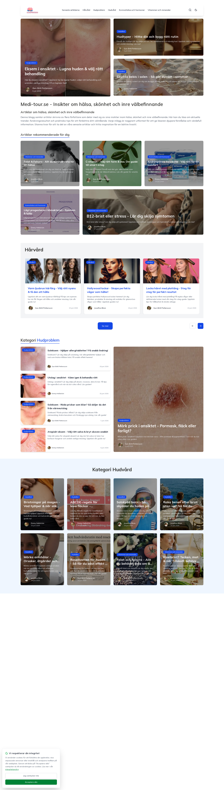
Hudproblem (99, 10)
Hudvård (112, 10)
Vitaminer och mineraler (159, 10)
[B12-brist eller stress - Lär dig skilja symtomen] (143, 212)
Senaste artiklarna (70, 10)
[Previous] (193, 326)
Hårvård (86, 10)
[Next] (200, 326)
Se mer (105, 326)
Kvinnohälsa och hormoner (132, 10)
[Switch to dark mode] (196, 10)
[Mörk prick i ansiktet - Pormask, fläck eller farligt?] (158, 399)
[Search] (190, 10)
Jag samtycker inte (31, 776)
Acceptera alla (31, 782)
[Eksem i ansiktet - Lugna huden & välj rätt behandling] (65, 57)
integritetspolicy (12, 769)
